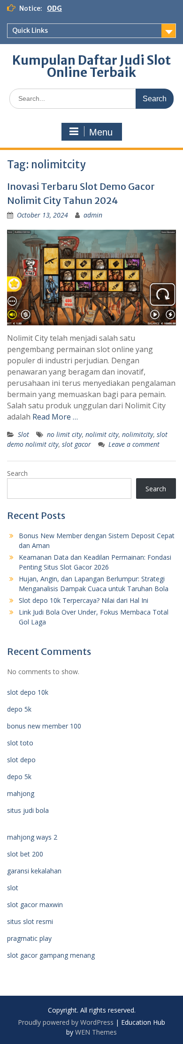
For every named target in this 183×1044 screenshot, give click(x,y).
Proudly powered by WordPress (66, 1022)
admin (93, 214)
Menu (101, 132)
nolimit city (101, 434)
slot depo (21, 759)
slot (12, 887)
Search (17, 473)
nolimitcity (137, 434)
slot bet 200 (25, 853)
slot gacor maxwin (35, 904)
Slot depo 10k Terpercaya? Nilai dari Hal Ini (83, 600)
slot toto (20, 742)
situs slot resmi (30, 921)
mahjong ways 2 (32, 837)
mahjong (20, 793)
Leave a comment (134, 444)
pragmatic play (29, 938)
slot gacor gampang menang (51, 955)
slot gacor (76, 444)
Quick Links (30, 30)
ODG (54, 8)
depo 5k (19, 709)
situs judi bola (28, 810)
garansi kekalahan (34, 870)
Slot (23, 434)
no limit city (64, 434)
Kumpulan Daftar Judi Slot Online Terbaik (91, 66)
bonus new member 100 (44, 725)
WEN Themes (96, 1032)
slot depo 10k (27, 692)
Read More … (55, 417)
